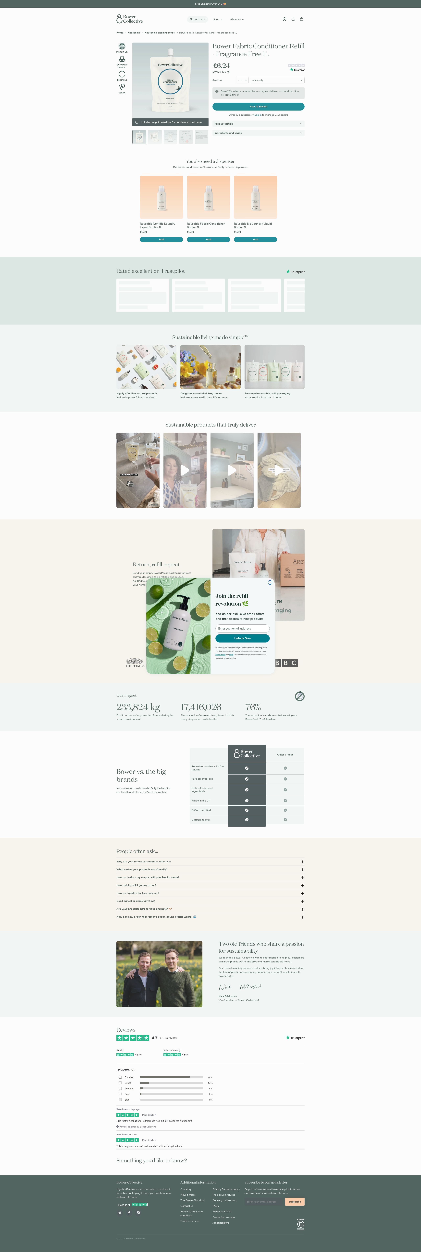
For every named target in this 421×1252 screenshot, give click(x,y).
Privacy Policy (220, 655)
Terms (231, 655)
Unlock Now (242, 638)
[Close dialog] (270, 582)
